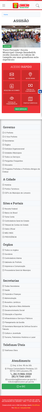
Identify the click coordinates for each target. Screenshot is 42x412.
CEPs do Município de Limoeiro (17, 193)
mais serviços (21, 109)
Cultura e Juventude (12, 333)
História (7, 185)
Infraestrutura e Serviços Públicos (18, 318)
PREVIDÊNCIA (10, 237)
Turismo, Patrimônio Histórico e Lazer (19, 337)
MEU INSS (8, 233)
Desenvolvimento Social (14, 310)
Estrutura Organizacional (14, 149)
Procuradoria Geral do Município (17, 270)
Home (6, 14)
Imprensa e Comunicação (14, 266)
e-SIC (22, 386)
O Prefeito (8, 133)
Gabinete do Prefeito (13, 262)
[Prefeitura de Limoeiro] (21, 5)
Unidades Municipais (13, 153)
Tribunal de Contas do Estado (16, 225)
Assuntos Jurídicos (12, 302)
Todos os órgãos (11, 250)
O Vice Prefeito (10, 137)
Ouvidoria (8, 254)
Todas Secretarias (11, 286)
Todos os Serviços (12, 157)
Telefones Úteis (11, 350)
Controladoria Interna (13, 258)
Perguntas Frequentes (13, 161)
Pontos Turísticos (11, 189)
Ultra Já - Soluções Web (22, 408)
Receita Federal (11, 209)
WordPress (36, 405)
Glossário (8, 165)
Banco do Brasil (10, 213)
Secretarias (9, 141)
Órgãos (7, 145)
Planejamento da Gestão (14, 322)
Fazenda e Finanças (12, 294)
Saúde (7, 290)
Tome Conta (9, 217)
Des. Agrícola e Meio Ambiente (17, 306)
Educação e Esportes (13, 314)
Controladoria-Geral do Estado (16, 221)
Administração (10, 298)
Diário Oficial (9, 229)
